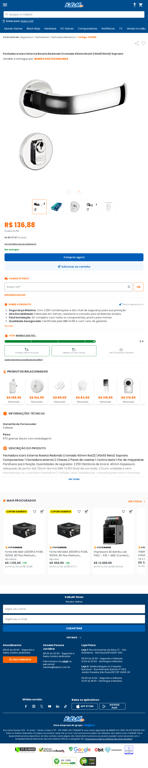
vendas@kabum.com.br (56, 667)
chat (65, 661)
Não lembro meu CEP (15, 294)
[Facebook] (26, 706)
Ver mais (9, 325)
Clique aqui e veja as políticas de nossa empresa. (108, 739)
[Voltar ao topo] (74, 719)
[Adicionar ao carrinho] (42, 511)
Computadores (87, 28)
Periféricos (108, 28)
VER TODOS (135, 501)
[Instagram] (34, 706)
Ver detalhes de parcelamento (20, 244)
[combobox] (74, 14)
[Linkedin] (57, 706)
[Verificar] (25, 750)
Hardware (50, 28)
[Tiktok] (65, 706)
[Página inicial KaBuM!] (74, 5)
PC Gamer (67, 28)
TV (120, 28)
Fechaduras (43, 37)
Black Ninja (33, 28)
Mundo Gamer (13, 28)
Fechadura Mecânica (64, 37)
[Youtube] (49, 706)
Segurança (27, 37)
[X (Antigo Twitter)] (41, 706)
